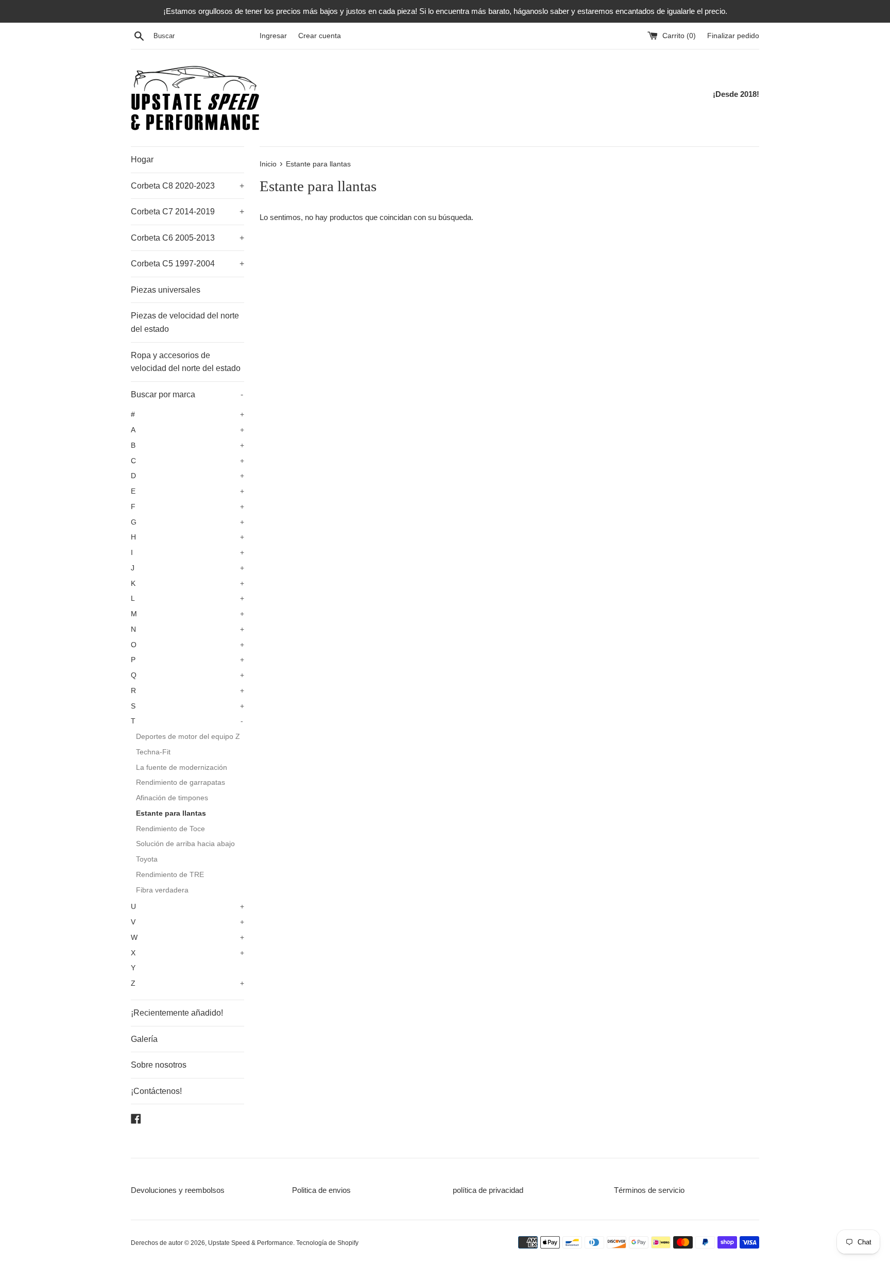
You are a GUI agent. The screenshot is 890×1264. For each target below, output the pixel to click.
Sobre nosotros (158, 1064)
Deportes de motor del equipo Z (188, 736)
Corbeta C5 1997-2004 (187, 263)
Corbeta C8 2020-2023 (187, 185)
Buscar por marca (187, 394)
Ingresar (273, 36)
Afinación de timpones (172, 798)
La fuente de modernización (181, 767)
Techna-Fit (153, 752)
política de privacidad (488, 1190)
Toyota (147, 859)
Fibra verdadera (162, 890)
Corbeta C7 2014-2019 (187, 211)
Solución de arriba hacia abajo (185, 844)
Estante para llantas (171, 813)
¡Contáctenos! (156, 1091)
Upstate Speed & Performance (250, 1242)
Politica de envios (321, 1190)
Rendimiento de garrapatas (180, 782)
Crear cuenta (319, 36)
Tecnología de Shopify (327, 1242)
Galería (144, 1039)
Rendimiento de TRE (170, 875)
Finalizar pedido (733, 36)
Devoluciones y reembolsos (178, 1190)
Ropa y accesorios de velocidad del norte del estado (186, 362)
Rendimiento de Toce (170, 829)
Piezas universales (165, 289)
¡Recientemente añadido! (177, 1012)
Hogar (142, 159)
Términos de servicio (649, 1190)
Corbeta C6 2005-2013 (187, 237)
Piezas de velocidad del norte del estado (185, 322)
